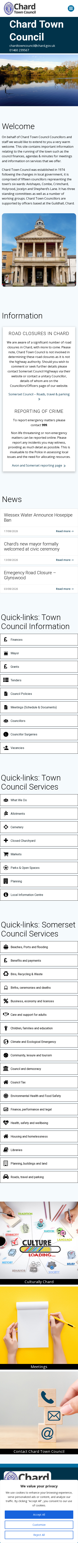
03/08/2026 (11, 589)
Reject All (39, 1535)
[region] (39, 1511)
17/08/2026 (11, 531)
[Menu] (71, 8)
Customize (39, 1524)
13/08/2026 (11, 560)
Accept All (39, 1514)
